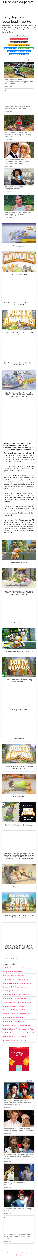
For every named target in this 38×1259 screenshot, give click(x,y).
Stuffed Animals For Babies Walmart (13, 1021)
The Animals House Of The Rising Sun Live (16, 1025)
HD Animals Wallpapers (18, 2)
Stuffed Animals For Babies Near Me (14, 998)
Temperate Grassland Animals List (13, 1006)
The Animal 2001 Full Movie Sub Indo (14, 1040)
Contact (16, 1253)
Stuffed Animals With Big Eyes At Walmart (15, 1010)
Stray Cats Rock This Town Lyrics (13, 975)
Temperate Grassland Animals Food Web (15, 1014)
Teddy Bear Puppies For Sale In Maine (14, 1037)
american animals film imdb (19, 42)
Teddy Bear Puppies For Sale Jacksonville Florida (18, 1029)
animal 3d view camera (26, 48)
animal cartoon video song (19, 39)
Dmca (9, 1253)
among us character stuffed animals (19, 51)
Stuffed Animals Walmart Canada (13, 1018)
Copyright (19, 1255)
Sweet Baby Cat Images (10, 991)
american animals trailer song (19, 36)
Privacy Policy (26, 1253)
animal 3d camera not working (19, 54)
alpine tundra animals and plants (19, 45)
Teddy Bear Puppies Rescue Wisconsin (15, 968)
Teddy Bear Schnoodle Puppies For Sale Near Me (18, 1033)
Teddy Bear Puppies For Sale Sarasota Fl (15, 995)
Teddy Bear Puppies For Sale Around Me (15, 979)
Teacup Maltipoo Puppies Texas (12, 972)
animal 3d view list (11, 48)
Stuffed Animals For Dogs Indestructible (15, 987)
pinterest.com (13, 959)
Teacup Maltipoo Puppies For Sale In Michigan (17, 1002)
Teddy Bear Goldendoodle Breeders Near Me (17, 983)
